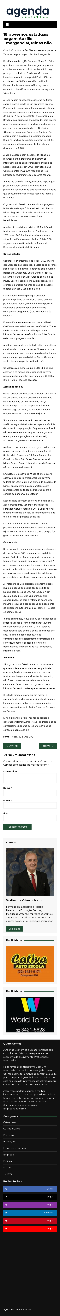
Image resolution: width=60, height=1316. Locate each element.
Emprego (8, 1154)
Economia (8, 1135)
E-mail (7, 800)
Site (5, 813)
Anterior (13, 745)
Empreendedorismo (14, 1148)
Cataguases (9, 1122)
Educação (9, 1141)
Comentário (10, 771)
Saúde (7, 1167)
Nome (7, 788)
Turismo (8, 1174)
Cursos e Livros (11, 1128)
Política (7, 1161)
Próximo (46, 745)
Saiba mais (14, 929)
